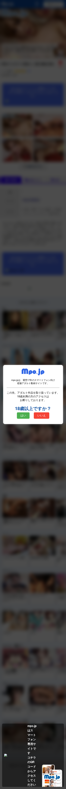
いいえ (41, 415)
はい (23, 415)
